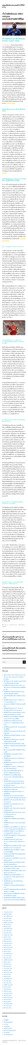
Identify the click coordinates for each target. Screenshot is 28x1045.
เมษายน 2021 (7, 974)
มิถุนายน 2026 (8, 914)
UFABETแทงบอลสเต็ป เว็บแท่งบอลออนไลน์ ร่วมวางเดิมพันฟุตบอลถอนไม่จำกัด (14, 723)
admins (6, 624)
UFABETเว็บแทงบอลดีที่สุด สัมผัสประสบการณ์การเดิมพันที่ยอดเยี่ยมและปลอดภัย (14, 777)
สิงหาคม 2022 (7, 941)
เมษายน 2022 (7, 949)
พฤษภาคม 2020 (8, 997)
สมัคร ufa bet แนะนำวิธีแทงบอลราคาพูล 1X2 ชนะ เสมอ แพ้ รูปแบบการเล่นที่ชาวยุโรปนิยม (14, 677)
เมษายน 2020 (7, 999)
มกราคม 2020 (7, 1005)
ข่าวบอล (6, 1024)
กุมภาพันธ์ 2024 (8, 916)
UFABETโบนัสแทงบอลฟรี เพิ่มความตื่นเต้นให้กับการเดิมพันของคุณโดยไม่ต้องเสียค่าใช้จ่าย (15, 745)
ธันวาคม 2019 (7, 1007)
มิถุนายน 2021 (7, 970)
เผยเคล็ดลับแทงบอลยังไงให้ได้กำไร (9, 1040)
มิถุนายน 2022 (7, 945)
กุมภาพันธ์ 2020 (8, 1003)
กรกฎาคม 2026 (8, 912)
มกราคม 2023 (7, 930)
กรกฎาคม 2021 (8, 968)
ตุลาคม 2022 (7, 937)
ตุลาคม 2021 (7, 962)
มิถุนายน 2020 (7, 995)
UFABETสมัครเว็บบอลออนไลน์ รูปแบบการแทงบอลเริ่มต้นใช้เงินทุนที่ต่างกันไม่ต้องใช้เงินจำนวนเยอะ (14, 783)
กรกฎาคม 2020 (8, 993)
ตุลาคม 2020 (7, 987)
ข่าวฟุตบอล (7, 1026)
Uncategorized (8, 1022)
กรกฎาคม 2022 (8, 943)
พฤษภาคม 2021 (8, 972)
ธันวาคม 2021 (7, 958)
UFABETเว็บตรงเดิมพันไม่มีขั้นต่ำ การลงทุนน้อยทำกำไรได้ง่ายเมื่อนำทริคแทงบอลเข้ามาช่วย (14, 877)
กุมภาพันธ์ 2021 (8, 978)
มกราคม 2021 (7, 980)
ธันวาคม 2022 (7, 933)
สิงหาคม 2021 (7, 966)
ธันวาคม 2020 (7, 983)
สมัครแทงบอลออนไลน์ (10, 1030)
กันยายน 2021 (7, 964)
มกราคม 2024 (7, 918)
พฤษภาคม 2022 (8, 947)
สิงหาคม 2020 (7, 991)
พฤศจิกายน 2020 (8, 985)
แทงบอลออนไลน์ (8, 1034)
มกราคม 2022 (7, 955)
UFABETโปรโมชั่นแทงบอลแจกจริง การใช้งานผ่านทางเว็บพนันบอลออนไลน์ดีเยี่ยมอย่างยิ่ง (15, 687)
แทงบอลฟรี (7, 1032)
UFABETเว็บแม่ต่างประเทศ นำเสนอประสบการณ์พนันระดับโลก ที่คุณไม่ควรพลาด (14, 841)
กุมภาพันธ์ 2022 (8, 953)
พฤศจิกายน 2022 (8, 935)
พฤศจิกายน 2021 (8, 960)
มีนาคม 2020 (7, 1001)
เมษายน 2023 (7, 924)
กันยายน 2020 (7, 989)
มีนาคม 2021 (7, 976)
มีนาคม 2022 (7, 951)
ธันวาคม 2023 (7, 920)
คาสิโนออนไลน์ (8, 1028)
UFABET (4, 173)
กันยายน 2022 (7, 939)
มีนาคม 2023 (7, 926)
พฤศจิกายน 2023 (8, 922)
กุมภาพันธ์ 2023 (8, 928)
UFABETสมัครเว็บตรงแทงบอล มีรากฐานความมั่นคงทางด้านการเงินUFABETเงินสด (14, 814)
